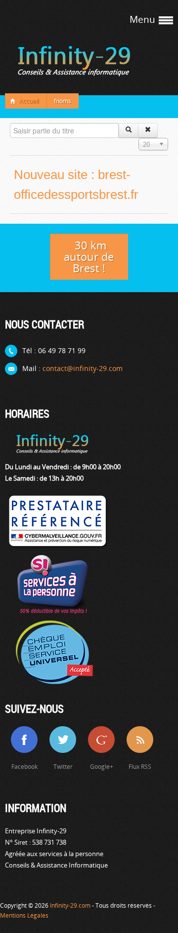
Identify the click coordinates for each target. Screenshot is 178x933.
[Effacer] (148, 130)
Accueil (29, 101)
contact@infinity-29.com (83, 368)
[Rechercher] (128, 130)
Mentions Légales (24, 915)
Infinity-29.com (70, 905)
